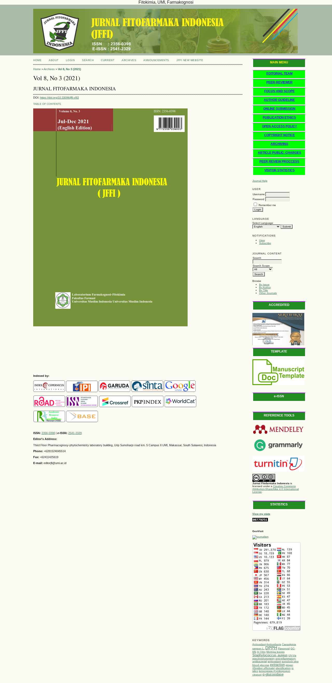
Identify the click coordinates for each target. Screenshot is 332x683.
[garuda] (114, 391)
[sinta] (147, 391)
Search (88, 60)
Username (259, 194)
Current (107, 60)
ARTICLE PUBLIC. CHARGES (279, 153)
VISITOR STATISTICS (279, 170)
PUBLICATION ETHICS (279, 117)
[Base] (82, 421)
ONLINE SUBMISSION (279, 109)
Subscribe (265, 243)
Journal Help (259, 180)
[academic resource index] (49, 421)
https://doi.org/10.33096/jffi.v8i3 (59, 97)
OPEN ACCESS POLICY (279, 126)
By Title (263, 290)
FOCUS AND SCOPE (279, 91)
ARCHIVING (279, 144)
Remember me (267, 205)
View (262, 240)
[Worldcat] (180, 406)
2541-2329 (75, 433)
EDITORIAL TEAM (279, 73)
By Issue (264, 284)
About (54, 60)
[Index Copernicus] (49, 391)
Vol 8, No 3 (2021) (69, 69)
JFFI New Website (189, 60)
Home (37, 60)
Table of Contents (47, 103)
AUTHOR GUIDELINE (279, 100)
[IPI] (82, 391)
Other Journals (268, 293)
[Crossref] (115, 406)
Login (70, 60)
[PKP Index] (148, 406)
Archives (129, 60)
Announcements (156, 60)
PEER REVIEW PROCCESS (279, 161)
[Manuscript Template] (278, 384)
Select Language (262, 223)
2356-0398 (48, 433)
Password (258, 199)
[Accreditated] (278, 344)
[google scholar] (180, 391)
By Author (265, 287)
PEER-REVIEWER (279, 82)
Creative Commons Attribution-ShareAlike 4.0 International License (275, 489)
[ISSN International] (49, 406)
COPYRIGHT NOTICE (279, 135)
